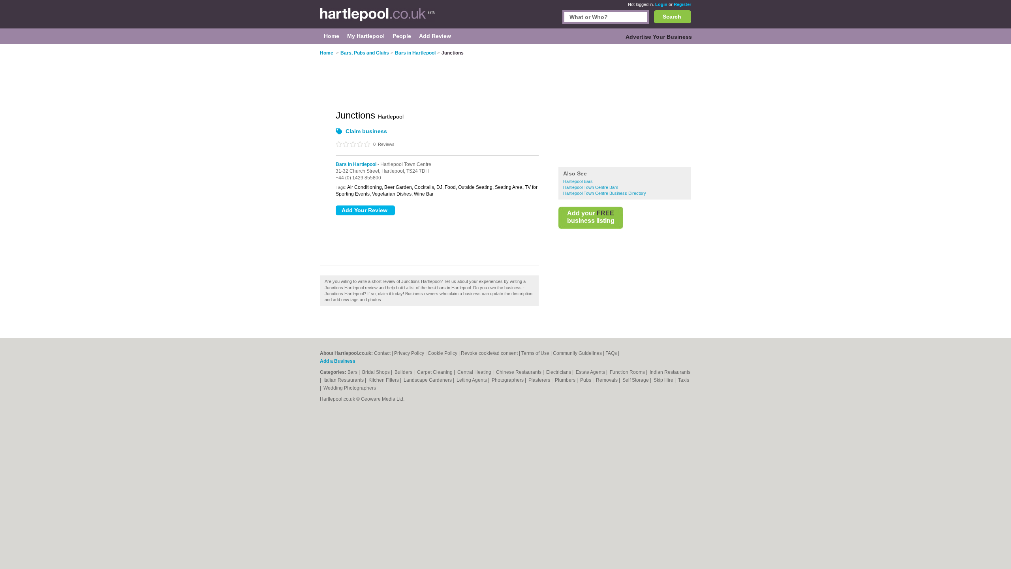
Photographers (508, 380)
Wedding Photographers (349, 388)
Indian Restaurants (670, 372)
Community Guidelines (577, 353)
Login (661, 4)
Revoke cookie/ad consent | (491, 353)
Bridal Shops (376, 372)
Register (682, 4)
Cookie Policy (442, 353)
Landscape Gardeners (428, 380)
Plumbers (566, 380)
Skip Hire (664, 380)
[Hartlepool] (377, 18)
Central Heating (474, 372)
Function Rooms (628, 372)
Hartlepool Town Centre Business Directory (604, 193)
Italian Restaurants (344, 380)
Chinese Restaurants (519, 372)
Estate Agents (591, 372)
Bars (353, 372)
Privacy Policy (409, 353)
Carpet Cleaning (435, 372)
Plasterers (539, 380)
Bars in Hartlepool (356, 164)
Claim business (366, 131)
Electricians (559, 372)
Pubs (586, 380)
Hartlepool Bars (578, 181)
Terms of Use (535, 353)
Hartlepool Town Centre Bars (590, 187)
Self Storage (636, 380)
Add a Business (337, 361)
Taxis (683, 380)
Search (672, 16)
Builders (404, 372)
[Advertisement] (624, 106)
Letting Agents (472, 380)
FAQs (611, 353)
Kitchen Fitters (384, 380)
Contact (382, 353)
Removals (607, 380)
